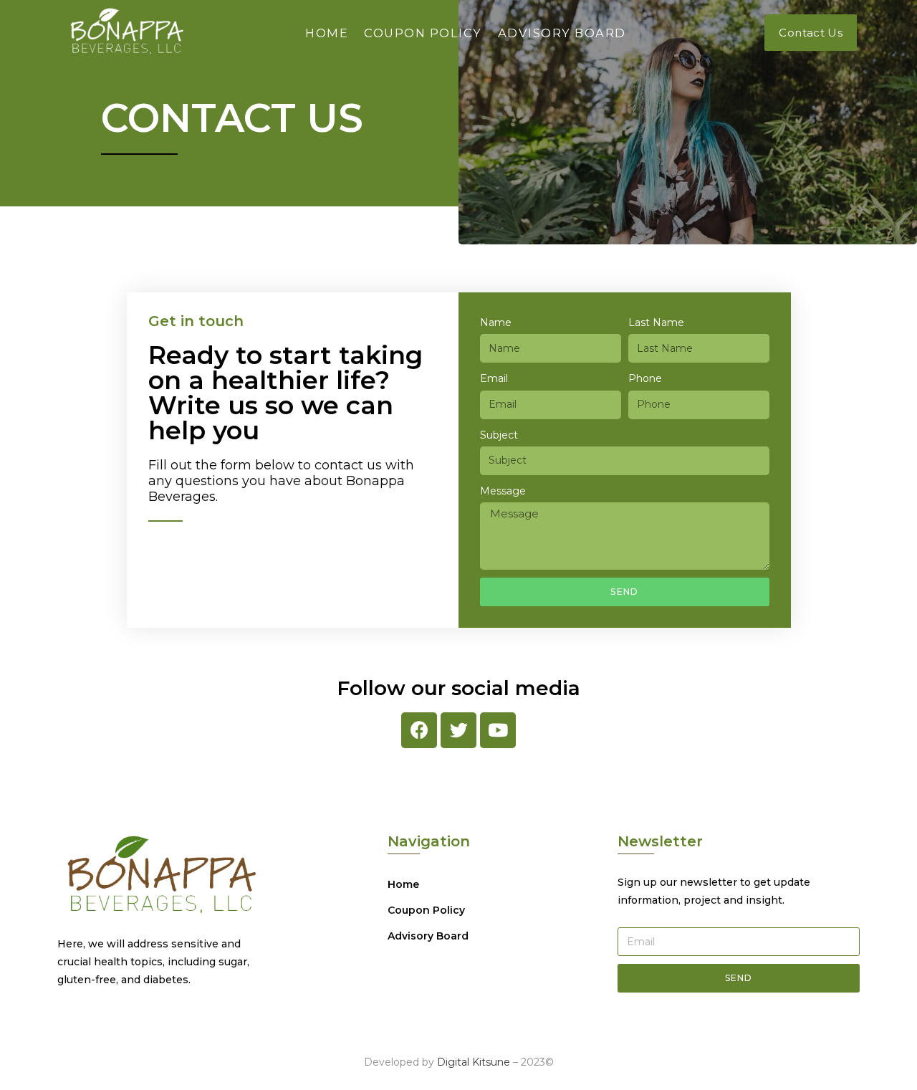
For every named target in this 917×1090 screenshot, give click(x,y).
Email (494, 378)
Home (326, 33)
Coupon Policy (423, 33)
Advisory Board (562, 33)
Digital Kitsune (473, 1062)
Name (496, 322)
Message (503, 490)
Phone (645, 378)
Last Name (656, 322)
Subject (499, 435)
